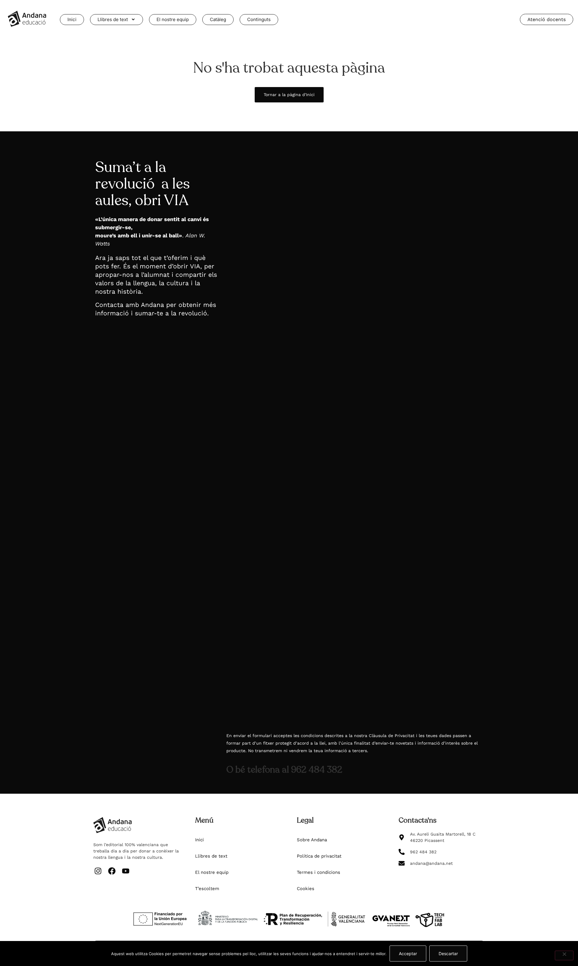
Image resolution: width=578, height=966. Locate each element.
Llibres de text (113, 19)
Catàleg (218, 19)
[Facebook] (111, 871)
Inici (71, 19)
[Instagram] (97, 871)
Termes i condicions (318, 872)
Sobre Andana (312, 840)
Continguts (259, 19)
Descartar (448, 953)
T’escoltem (207, 888)
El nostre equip (173, 19)
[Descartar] (564, 955)
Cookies (305, 888)
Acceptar (408, 953)
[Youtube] (125, 871)
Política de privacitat (319, 856)
